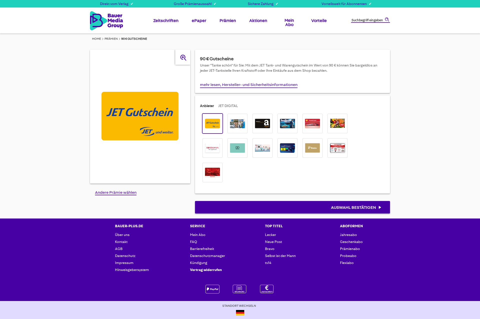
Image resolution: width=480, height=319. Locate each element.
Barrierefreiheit (202, 249)
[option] (212, 123)
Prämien (111, 38)
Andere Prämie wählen (115, 192)
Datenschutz (125, 256)
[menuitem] (166, 22)
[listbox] (277, 148)
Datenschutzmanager (207, 256)
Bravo (269, 249)
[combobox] (370, 20)
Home (96, 38)
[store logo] (98, 20)
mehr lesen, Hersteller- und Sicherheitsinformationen (249, 84)
